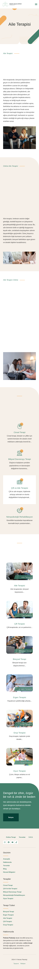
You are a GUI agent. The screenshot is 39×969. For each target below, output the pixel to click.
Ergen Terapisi (19, 697)
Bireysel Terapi (19, 659)
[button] (36, 4)
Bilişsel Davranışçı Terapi (19, 459)
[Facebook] (8, 842)
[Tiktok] (16, 842)
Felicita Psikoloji (22, 959)
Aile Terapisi (19, 586)
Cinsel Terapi (19, 432)
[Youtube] (12, 842)
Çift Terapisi (19, 624)
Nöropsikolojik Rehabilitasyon (19, 517)
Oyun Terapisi (19, 771)
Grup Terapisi (19, 733)
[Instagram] (4, 842)
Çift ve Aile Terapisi (19, 488)
